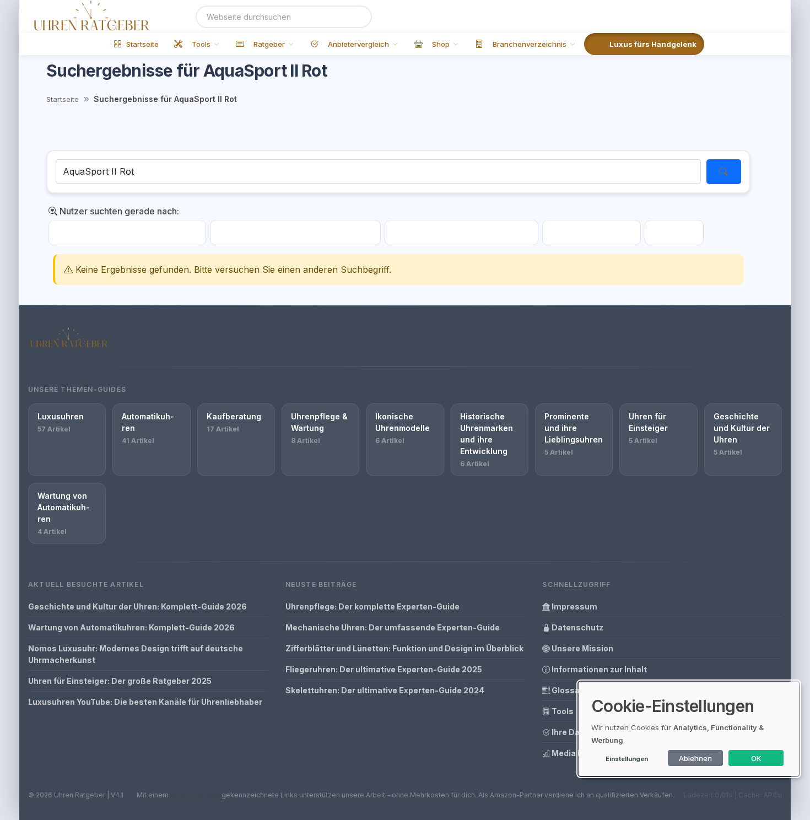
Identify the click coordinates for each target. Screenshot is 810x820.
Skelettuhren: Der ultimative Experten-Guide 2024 (384, 690)
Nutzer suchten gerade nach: (118, 211)
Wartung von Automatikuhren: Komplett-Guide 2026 (131, 627)
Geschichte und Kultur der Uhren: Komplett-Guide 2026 (137, 606)
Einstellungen (627, 759)
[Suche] (357, 16)
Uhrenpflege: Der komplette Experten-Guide (372, 606)
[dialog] (689, 729)
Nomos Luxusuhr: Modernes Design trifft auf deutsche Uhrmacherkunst (135, 654)
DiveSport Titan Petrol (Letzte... (461, 232)
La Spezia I (674, 232)
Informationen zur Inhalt (598, 669)
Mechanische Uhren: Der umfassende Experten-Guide (392, 627)
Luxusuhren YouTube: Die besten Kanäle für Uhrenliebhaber (145, 701)
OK (756, 758)
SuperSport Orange (591, 232)
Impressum (573, 606)
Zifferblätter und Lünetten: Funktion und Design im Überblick (404, 648)
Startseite (62, 99)
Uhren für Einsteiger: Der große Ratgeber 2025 (120, 681)
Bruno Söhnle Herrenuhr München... (295, 232)
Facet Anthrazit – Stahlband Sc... (127, 232)
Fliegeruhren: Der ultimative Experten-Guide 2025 (383, 669)
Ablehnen (695, 758)
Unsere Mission (581, 648)
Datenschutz (576, 627)
